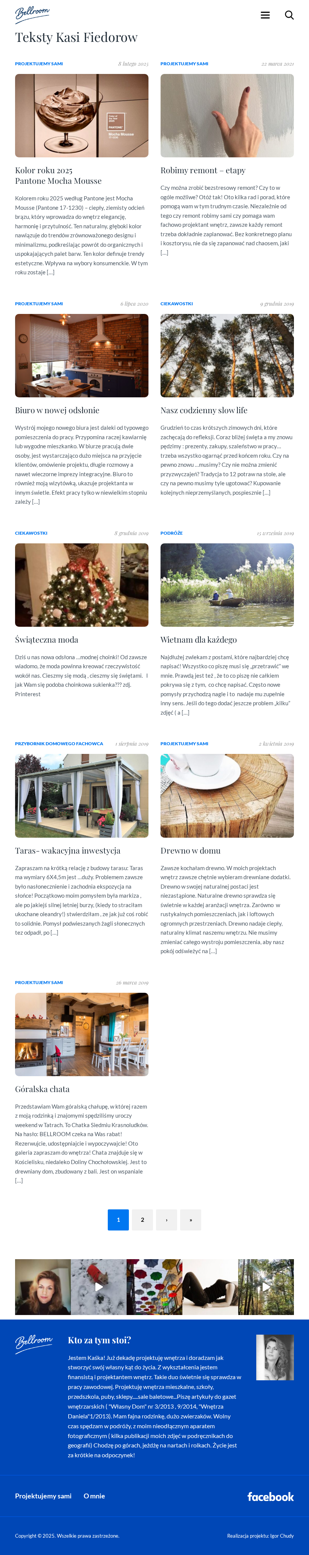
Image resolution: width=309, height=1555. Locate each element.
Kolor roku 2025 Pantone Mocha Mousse (58, 175)
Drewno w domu (190, 850)
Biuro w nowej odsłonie (57, 410)
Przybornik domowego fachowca (59, 743)
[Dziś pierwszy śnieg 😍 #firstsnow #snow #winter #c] (99, 1287)
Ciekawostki (177, 303)
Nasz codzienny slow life (204, 410)
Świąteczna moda (46, 639)
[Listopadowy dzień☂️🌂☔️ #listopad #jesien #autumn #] (154, 1287)
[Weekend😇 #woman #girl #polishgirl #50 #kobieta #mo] (210, 1287)
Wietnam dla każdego (199, 639)
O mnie (94, 1496)
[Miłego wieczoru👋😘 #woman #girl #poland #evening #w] (43, 1287)
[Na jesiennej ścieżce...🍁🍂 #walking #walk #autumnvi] (266, 1287)
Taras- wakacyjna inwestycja (68, 850)
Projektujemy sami (39, 63)
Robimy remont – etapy (203, 170)
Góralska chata (42, 1088)
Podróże (172, 533)
